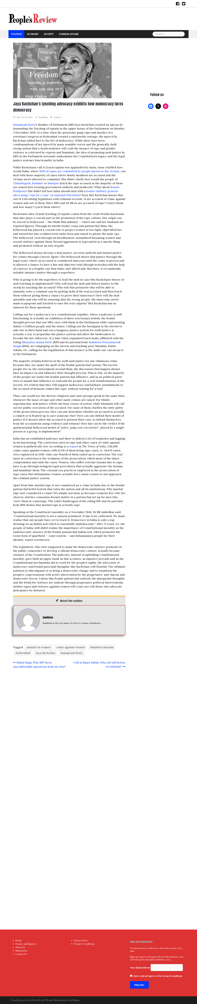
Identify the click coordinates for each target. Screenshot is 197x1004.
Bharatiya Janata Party (37, 342)
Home (18, 940)
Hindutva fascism (102, 647)
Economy (32, 34)
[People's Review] (33, 19)
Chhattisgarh (22, 183)
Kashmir (37, 183)
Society (49, 34)
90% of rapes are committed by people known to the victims (79, 171)
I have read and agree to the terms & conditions (157, 976)
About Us (20, 947)
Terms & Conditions (84, 943)
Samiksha (43, 117)
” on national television (63, 195)
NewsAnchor (60, 1000)
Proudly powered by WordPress (27, 1000)
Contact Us (21, 954)
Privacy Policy (81, 940)
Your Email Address (140, 967)
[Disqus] (69, 792)
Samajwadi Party (24, 124)
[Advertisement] (157, 64)
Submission (21, 950)
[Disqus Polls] (69, 711)
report (74, 446)
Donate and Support (25, 943)
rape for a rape (39, 195)
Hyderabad (23, 653)
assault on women (38, 647)
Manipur (53, 183)
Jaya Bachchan (45, 653)
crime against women (70, 647)
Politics (16, 34)
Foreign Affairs (68, 34)
